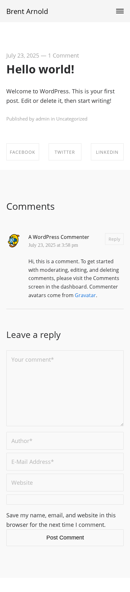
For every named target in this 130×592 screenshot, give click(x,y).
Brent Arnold (27, 11)
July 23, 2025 (22, 55)
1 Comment (63, 55)
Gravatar (85, 295)
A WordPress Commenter (58, 237)
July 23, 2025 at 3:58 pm (53, 245)
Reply (114, 239)
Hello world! (40, 69)
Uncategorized (71, 118)
